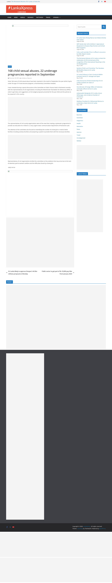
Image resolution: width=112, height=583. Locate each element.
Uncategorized (81, 138)
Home (9, 17)
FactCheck (39, 17)
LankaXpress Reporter (26, 78)
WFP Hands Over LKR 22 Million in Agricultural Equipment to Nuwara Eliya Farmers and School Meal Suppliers (91, 46)
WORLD (79, 141)
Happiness (80, 120)
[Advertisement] (40, 109)
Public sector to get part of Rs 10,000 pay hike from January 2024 (57, 272)
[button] (59, 17)
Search (104, 27)
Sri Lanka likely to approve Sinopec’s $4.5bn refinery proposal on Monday (22, 272)
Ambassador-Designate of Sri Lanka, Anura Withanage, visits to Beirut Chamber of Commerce (89, 95)
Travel (48, 17)
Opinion (56, 17)
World (22, 17)
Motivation (80, 126)
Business (30, 17)
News (16, 17)
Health (79, 123)
